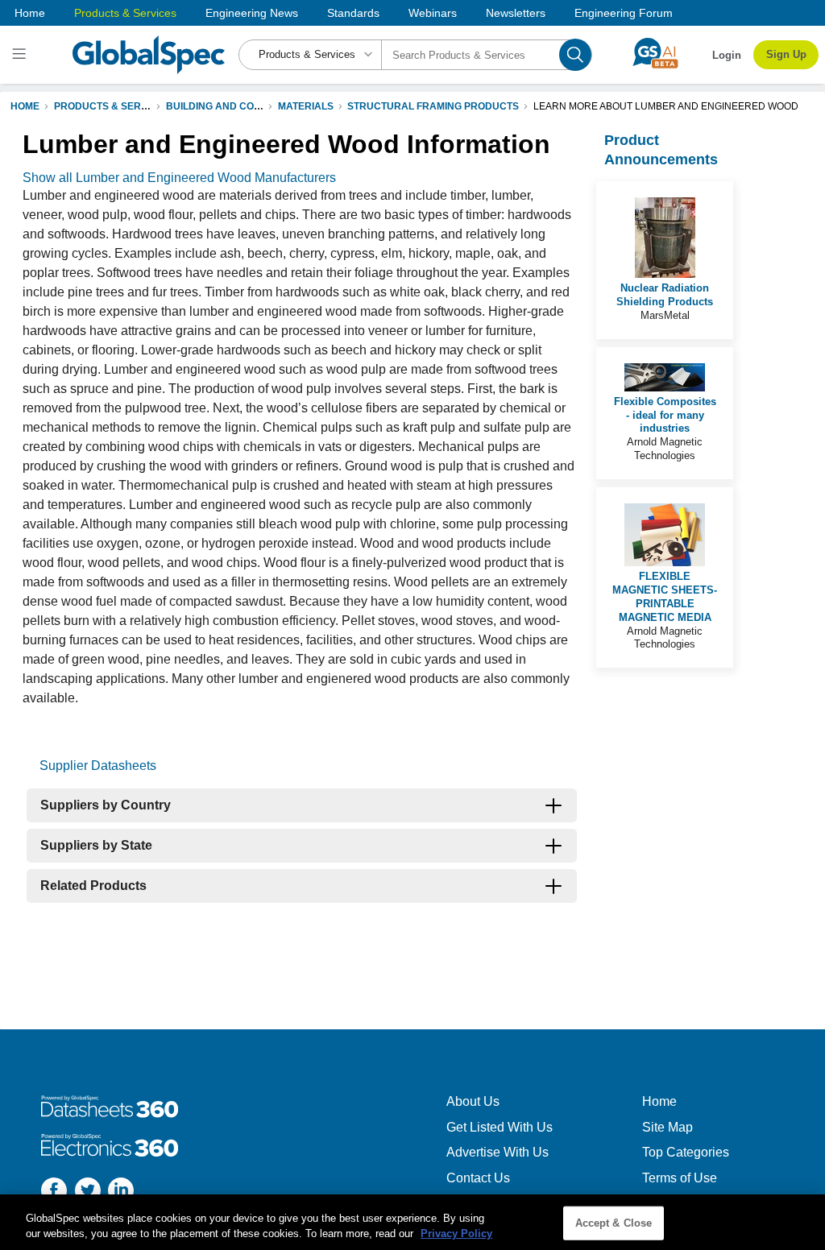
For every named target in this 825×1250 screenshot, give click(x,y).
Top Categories (685, 1152)
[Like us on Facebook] (54, 1192)
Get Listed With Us (499, 1127)
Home (30, 12)
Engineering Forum (623, 12)
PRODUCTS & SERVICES (112, 106)
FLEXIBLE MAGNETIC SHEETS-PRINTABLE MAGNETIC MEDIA (664, 596)
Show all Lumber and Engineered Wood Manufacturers (179, 177)
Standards (353, 12)
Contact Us (478, 1178)
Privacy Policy (456, 1233)
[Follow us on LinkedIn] (121, 1192)
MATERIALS (306, 106)
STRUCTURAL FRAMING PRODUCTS (433, 106)
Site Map (667, 1127)
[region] (412, 1222)
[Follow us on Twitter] (88, 1192)
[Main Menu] (21, 55)
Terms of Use (679, 1178)
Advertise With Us (497, 1152)
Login (726, 55)
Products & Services (125, 12)
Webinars (432, 12)
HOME (24, 106)
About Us (473, 1101)
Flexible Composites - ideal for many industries (665, 415)
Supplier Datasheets (97, 765)
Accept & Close (614, 1223)
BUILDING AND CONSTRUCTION (241, 106)
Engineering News (251, 12)
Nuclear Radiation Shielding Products (664, 295)
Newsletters (515, 12)
